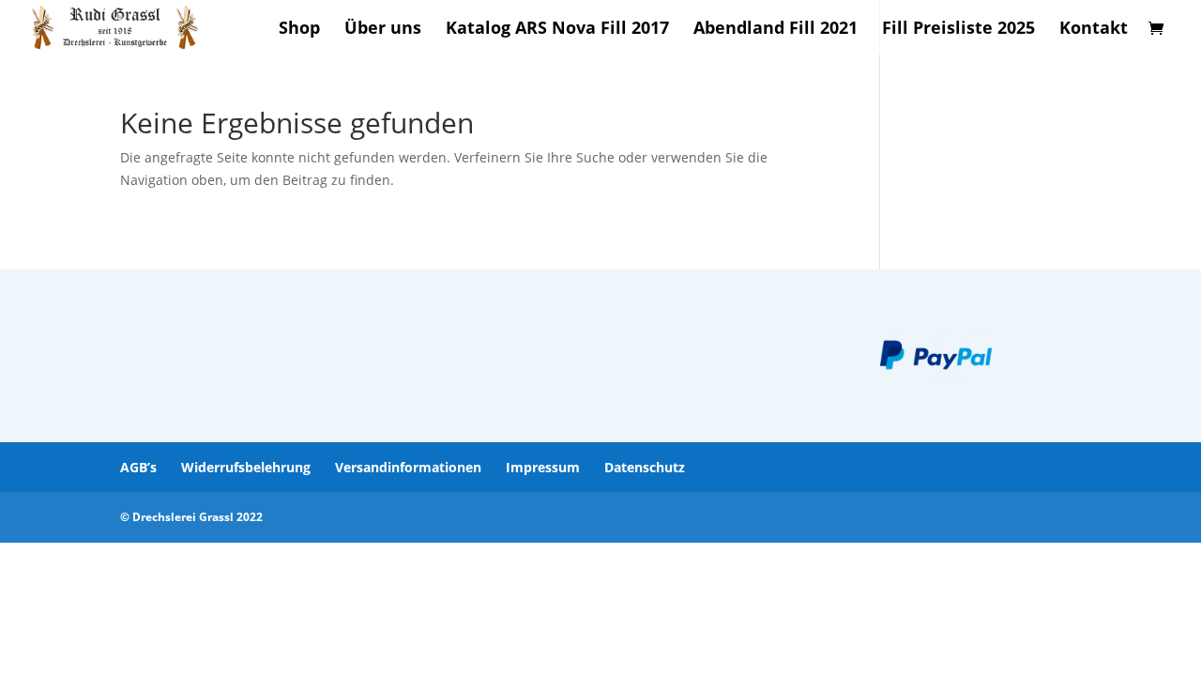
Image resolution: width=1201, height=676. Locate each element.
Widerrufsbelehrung (246, 467)
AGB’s (138, 467)
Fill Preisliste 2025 (958, 29)
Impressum (543, 467)
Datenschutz (644, 467)
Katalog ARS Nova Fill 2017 (557, 29)
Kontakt (1093, 29)
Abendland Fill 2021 (775, 29)
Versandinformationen (408, 467)
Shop (299, 29)
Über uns (382, 29)
